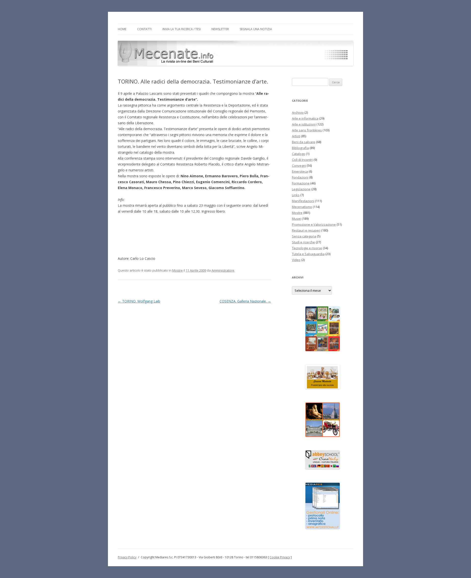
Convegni (299, 165)
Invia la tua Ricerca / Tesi (181, 29)
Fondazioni (300, 177)
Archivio (298, 112)
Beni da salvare (303, 142)
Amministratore (222, 270)
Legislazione (301, 189)
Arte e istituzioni (304, 124)
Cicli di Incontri (302, 159)
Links (296, 195)
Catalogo (298, 153)
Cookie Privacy (280, 557)
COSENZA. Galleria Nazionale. (245, 301)
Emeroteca (300, 171)
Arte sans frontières (307, 130)
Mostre (177, 270)
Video (296, 260)
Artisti (296, 136)
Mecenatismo (302, 207)
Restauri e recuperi (306, 230)
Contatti (144, 29)
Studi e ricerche (303, 242)
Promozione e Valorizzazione (314, 224)
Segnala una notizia (256, 29)
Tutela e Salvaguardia (308, 254)
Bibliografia (300, 148)
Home (122, 29)
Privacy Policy (127, 557)
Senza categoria (304, 236)
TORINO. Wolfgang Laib (139, 301)
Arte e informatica (305, 118)
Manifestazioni (303, 201)
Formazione (301, 183)
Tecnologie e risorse (307, 248)
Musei (296, 218)
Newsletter (220, 29)
